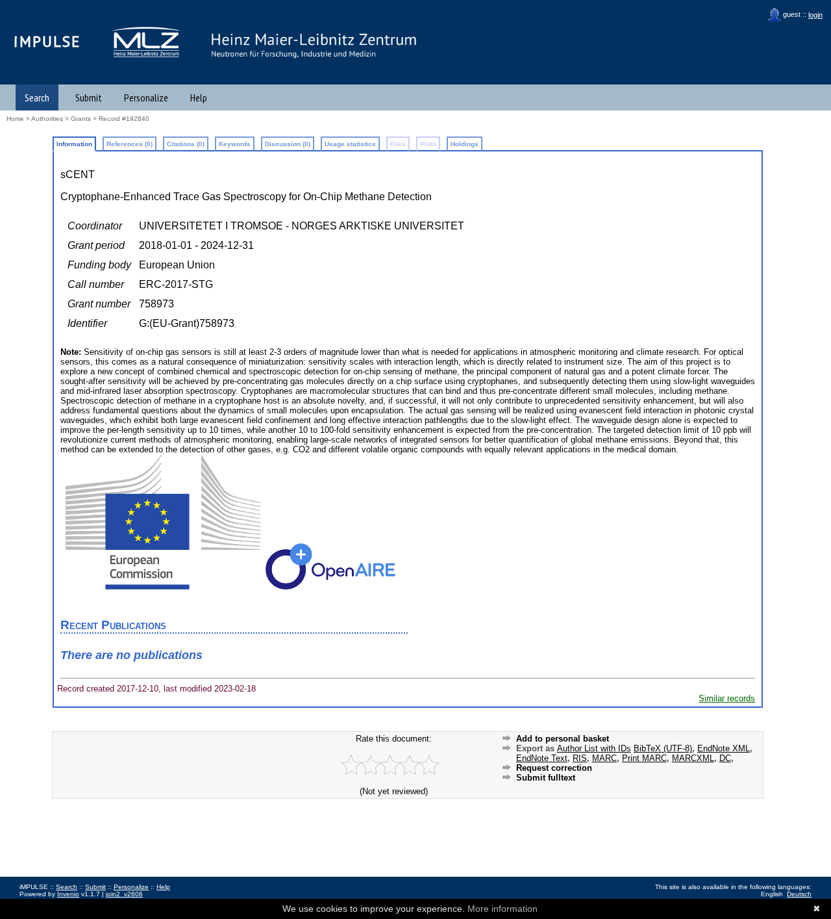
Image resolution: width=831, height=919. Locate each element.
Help (198, 97)
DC (725, 758)
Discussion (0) (287, 144)
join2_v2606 (124, 894)
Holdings (464, 144)
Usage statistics (350, 144)
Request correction (554, 768)
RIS (580, 758)
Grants (81, 118)
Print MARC (644, 758)
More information (502, 908)
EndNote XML (723, 748)
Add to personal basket (562, 739)
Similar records (727, 698)
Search (37, 97)
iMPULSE (47, 41)
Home (15, 118)
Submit (88, 97)
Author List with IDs (594, 748)
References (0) (129, 144)
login (815, 15)
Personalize (146, 97)
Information (74, 144)
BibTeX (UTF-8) (663, 748)
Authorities (47, 118)
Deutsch (799, 894)
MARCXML (693, 758)
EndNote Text (541, 758)
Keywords (235, 144)
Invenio (68, 894)
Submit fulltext (545, 778)
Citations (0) (186, 144)
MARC (604, 758)
